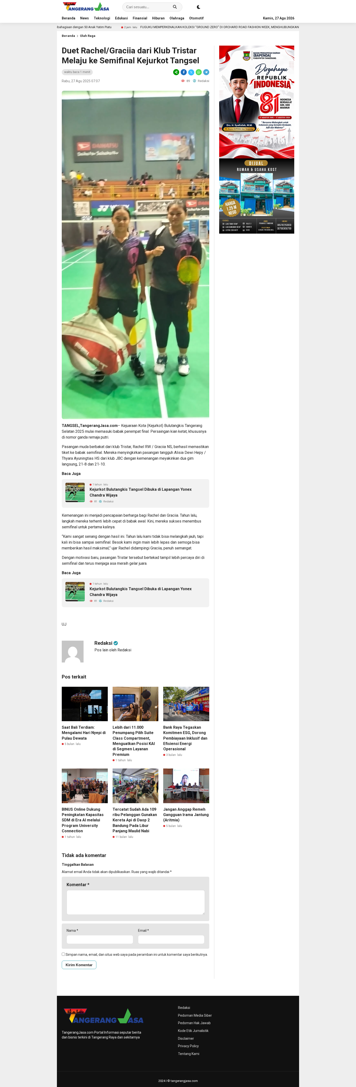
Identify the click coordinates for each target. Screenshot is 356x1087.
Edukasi (121, 18)
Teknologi (102, 18)
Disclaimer (186, 1038)
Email (143, 930)
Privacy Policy (188, 1046)
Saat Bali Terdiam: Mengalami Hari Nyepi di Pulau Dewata (84, 733)
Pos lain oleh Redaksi (112, 650)
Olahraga (177, 18)
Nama (72, 930)
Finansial (140, 18)
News (84, 18)
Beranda (68, 18)
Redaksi (184, 1008)
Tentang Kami (188, 1054)
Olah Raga (87, 36)
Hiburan (158, 18)
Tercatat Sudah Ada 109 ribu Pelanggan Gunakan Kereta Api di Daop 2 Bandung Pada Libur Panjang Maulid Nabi (135, 820)
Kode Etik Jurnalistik (193, 1031)
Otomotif (196, 18)
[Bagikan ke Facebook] (183, 72)
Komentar (78, 884)
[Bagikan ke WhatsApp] (198, 72)
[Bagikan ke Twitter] (191, 72)
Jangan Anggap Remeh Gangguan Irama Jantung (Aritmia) (186, 815)
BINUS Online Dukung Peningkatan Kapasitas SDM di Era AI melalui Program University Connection (83, 820)
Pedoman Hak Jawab (194, 1023)
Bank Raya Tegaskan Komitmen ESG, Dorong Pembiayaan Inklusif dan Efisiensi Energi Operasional (185, 738)
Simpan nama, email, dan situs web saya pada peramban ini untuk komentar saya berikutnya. (137, 954)
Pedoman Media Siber (195, 1015)
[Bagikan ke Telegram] (205, 72)
